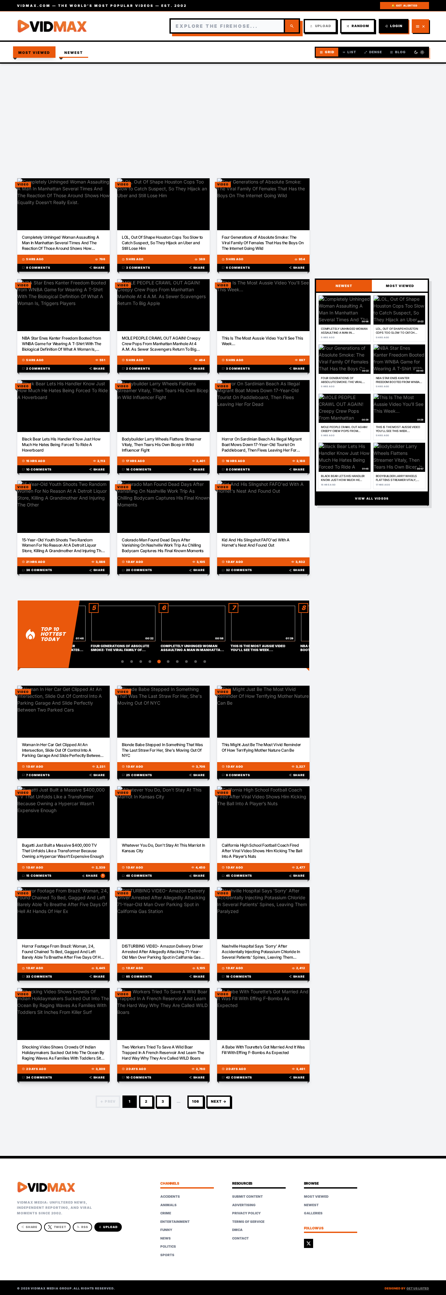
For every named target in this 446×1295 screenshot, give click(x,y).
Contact (240, 1238)
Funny (166, 1230)
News (165, 1238)
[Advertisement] (223, 116)
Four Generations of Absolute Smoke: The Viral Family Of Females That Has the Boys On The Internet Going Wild (263, 243)
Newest (73, 53)
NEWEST (344, 286)
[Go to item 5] (159, 661)
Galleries (313, 1213)
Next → (218, 1101)
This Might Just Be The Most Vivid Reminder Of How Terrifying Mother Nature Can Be (261, 747)
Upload (320, 26)
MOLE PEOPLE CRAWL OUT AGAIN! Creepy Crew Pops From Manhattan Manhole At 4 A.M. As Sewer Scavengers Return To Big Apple (161, 344)
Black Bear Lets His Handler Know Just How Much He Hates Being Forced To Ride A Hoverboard (61, 445)
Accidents (170, 1196)
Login (394, 26)
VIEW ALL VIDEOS (372, 498)
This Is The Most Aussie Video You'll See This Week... (262, 341)
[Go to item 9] (195, 661)
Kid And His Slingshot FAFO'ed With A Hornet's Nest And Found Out (256, 542)
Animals (168, 1205)
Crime (165, 1213)
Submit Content (247, 1196)
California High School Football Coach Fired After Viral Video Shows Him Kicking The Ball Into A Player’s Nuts (262, 851)
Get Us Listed (417, 1288)
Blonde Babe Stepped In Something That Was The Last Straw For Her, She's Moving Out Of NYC (162, 750)
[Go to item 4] (150, 661)
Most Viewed (34, 53)
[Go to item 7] (177, 661)
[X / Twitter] (308, 1243)
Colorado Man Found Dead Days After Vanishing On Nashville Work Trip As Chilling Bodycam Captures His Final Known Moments (163, 545)
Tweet (60, 1227)
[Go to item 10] (205, 661)
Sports (167, 1255)
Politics (168, 1246)
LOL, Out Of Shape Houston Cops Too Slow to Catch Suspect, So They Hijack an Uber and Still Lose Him (162, 243)
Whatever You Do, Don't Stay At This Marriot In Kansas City (163, 848)
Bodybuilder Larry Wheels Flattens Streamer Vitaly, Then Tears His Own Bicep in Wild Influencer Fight (161, 445)
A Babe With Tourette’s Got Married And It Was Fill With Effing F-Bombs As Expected (263, 1050)
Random (357, 26)
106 (195, 1101)
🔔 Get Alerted (404, 5)
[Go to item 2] (131, 661)
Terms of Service (248, 1221)
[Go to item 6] (168, 661)
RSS (82, 1227)
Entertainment (175, 1221)
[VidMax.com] (52, 26)
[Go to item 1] (122, 661)
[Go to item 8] (186, 661)
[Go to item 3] (141, 661)
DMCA (237, 1230)
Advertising (244, 1205)
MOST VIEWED (400, 286)
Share (97, 267)
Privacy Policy (246, 1213)
